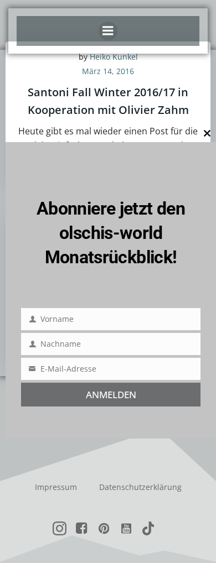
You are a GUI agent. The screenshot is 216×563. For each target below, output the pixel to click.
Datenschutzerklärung (140, 487)
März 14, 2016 (108, 71)
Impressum (56, 487)
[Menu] (108, 31)
